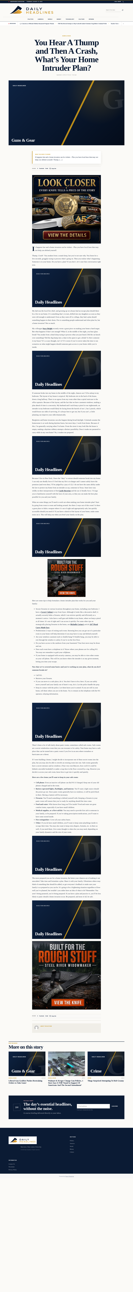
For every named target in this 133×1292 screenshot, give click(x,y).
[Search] (122, 10)
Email (46, 168)
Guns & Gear (66, 35)
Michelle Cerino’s (77, 624)
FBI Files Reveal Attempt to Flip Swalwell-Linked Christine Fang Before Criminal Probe (53, 23)
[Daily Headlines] (31, 10)
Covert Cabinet (47, 612)
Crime (89, 1078)
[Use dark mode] (123, 1)
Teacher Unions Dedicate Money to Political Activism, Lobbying (99, 23)
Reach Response (69, 1176)
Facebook (41, 168)
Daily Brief (118, 1)
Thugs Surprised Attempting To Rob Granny (106, 1081)
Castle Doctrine (65, 491)
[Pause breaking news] (122, 24)
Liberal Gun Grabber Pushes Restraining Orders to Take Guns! (25, 1082)
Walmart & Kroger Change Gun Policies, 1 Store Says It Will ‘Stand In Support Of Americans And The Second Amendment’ (65, 1083)
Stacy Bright (47, 328)
